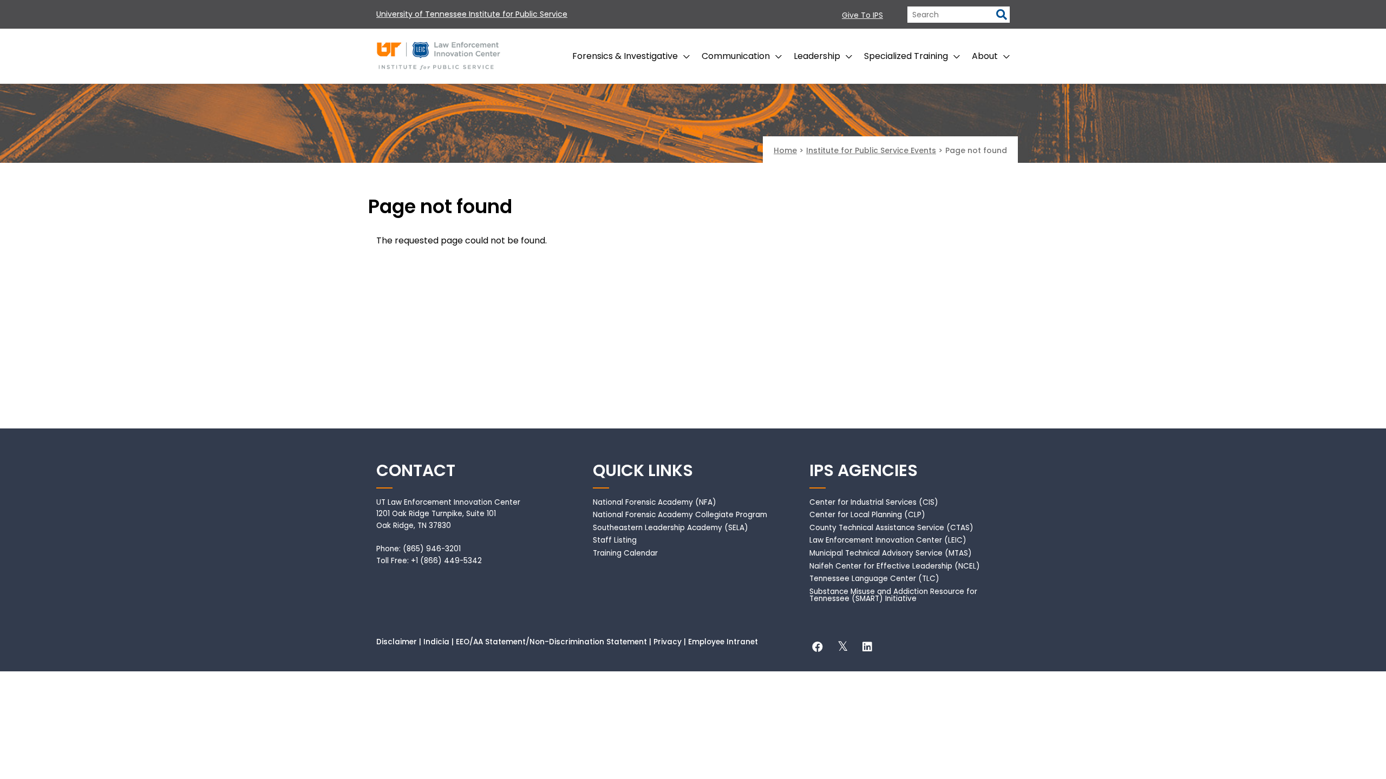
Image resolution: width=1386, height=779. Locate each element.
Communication (736, 56)
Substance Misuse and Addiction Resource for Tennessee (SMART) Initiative (893, 595)
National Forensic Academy (643, 502)
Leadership (817, 56)
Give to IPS (862, 15)
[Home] (438, 53)
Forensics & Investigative (625, 56)
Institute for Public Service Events (871, 150)
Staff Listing (615, 540)
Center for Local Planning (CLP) (867, 515)
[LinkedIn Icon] (867, 648)
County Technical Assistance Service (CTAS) (891, 528)
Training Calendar (625, 553)
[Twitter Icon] (842, 648)
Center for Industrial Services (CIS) (873, 502)
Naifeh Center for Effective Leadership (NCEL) (894, 566)
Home (785, 150)
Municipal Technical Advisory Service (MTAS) (890, 553)
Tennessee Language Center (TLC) (874, 578)
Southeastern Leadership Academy (657, 528)
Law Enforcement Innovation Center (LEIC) (887, 540)
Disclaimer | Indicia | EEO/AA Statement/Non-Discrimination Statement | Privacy (529, 642)
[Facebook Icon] (817, 648)
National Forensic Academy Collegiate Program (680, 515)
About (985, 56)
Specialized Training (906, 56)
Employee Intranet (723, 642)
